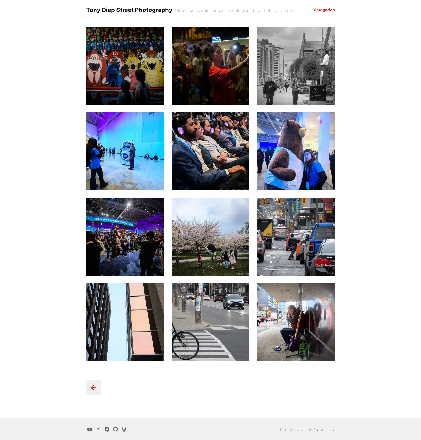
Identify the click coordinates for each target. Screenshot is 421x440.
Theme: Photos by (295, 429)
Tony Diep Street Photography (129, 9)
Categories (324, 9)
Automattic (323, 429)
